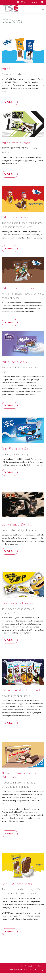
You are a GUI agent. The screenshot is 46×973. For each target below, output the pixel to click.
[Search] (42, 2)
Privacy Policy (30, 966)
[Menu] (42, 9)
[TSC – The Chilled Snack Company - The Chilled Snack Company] (13, 9)
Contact (41, 966)
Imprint (20, 966)
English (33, 2)
